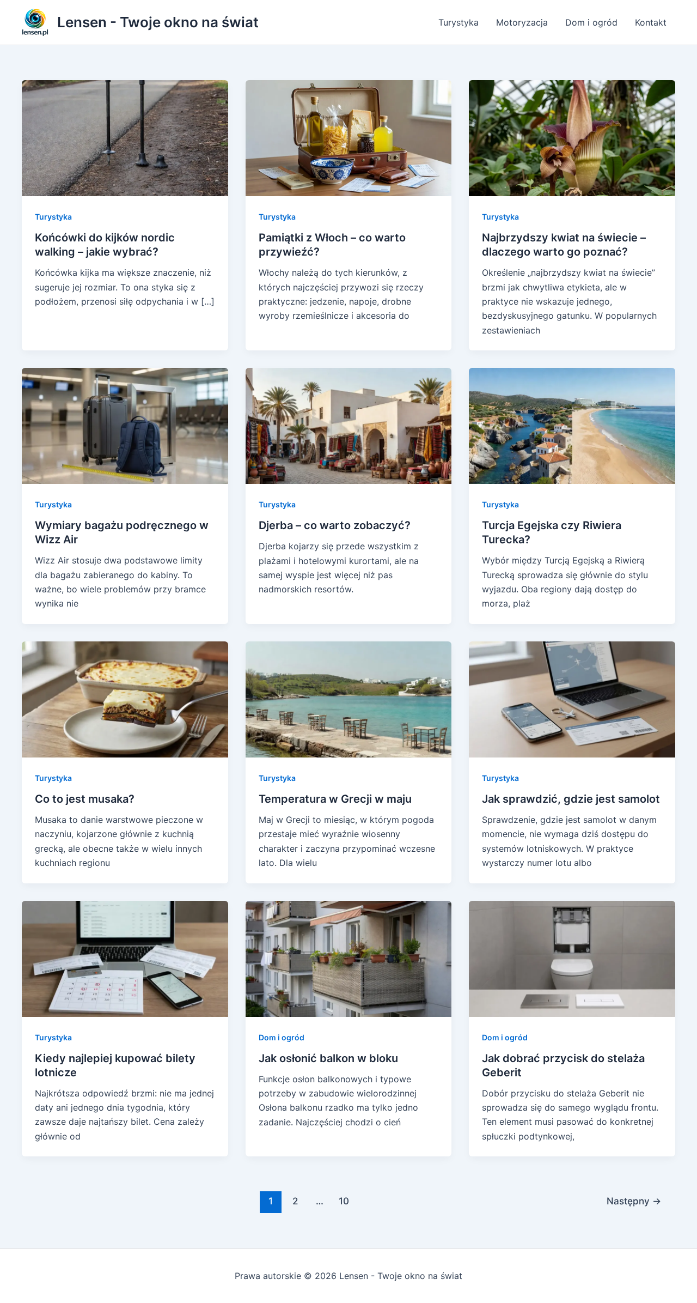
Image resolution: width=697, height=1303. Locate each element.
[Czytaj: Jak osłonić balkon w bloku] (349, 957)
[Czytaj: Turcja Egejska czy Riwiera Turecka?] (572, 425)
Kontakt (651, 22)
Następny (634, 1201)
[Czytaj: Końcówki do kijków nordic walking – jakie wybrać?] (125, 137)
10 (344, 1201)
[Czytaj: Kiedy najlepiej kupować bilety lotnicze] (125, 957)
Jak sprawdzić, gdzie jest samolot (571, 798)
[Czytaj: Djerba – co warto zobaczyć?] (349, 425)
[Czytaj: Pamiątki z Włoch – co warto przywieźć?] (349, 137)
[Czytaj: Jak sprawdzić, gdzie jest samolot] (572, 698)
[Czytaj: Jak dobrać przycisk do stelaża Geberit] (572, 957)
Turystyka (458, 22)
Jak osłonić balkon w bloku (328, 1058)
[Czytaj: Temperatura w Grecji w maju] (349, 698)
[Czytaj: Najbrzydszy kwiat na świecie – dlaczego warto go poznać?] (572, 137)
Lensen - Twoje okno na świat (158, 22)
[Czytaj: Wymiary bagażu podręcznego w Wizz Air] (125, 425)
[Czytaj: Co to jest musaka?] (125, 698)
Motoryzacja (522, 22)
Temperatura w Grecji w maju (335, 798)
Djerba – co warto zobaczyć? (335, 525)
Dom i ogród (591, 22)
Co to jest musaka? (84, 798)
